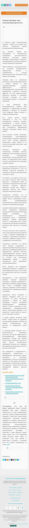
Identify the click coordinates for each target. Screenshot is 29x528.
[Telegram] (9, 460)
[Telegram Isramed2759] (10, 5)
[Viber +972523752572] (7, 5)
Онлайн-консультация (21, 5)
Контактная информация (16, 478)
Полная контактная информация (15, 503)
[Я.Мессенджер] (3, 460)
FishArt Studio (24, 523)
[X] (12, 460)
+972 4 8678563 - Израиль (15, 487)
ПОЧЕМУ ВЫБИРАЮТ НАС (13, 383)
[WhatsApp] (16, 460)
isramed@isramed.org (15, 498)
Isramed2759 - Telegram (14, 495)
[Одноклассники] (7, 460)
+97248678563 (15, 500)
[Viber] (14, 460)
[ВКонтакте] (5, 460)
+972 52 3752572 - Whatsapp (14, 492)
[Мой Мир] (18, 460)
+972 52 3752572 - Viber (14, 490)
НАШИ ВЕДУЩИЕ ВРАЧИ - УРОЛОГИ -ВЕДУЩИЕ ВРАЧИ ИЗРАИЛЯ (14, 387)
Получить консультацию (14, 13)
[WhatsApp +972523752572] (5, 5)
